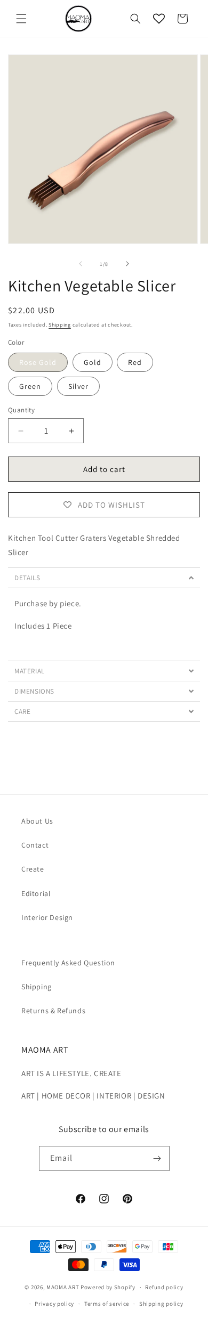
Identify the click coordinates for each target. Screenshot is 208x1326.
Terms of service (106, 1303)
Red (135, 362)
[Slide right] (127, 263)
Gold (92, 362)
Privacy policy (54, 1303)
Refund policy (164, 1287)
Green (30, 386)
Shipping (60, 324)
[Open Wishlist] (159, 18)
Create (32, 869)
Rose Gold (38, 362)
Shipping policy (161, 1303)
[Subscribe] (157, 1158)
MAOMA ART (62, 1287)
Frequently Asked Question (68, 962)
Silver (78, 386)
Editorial (36, 893)
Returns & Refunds (53, 1010)
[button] (21, 18)
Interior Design (47, 917)
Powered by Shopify (108, 1287)
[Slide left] (80, 263)
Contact (35, 845)
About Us (37, 821)
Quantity (21, 409)
